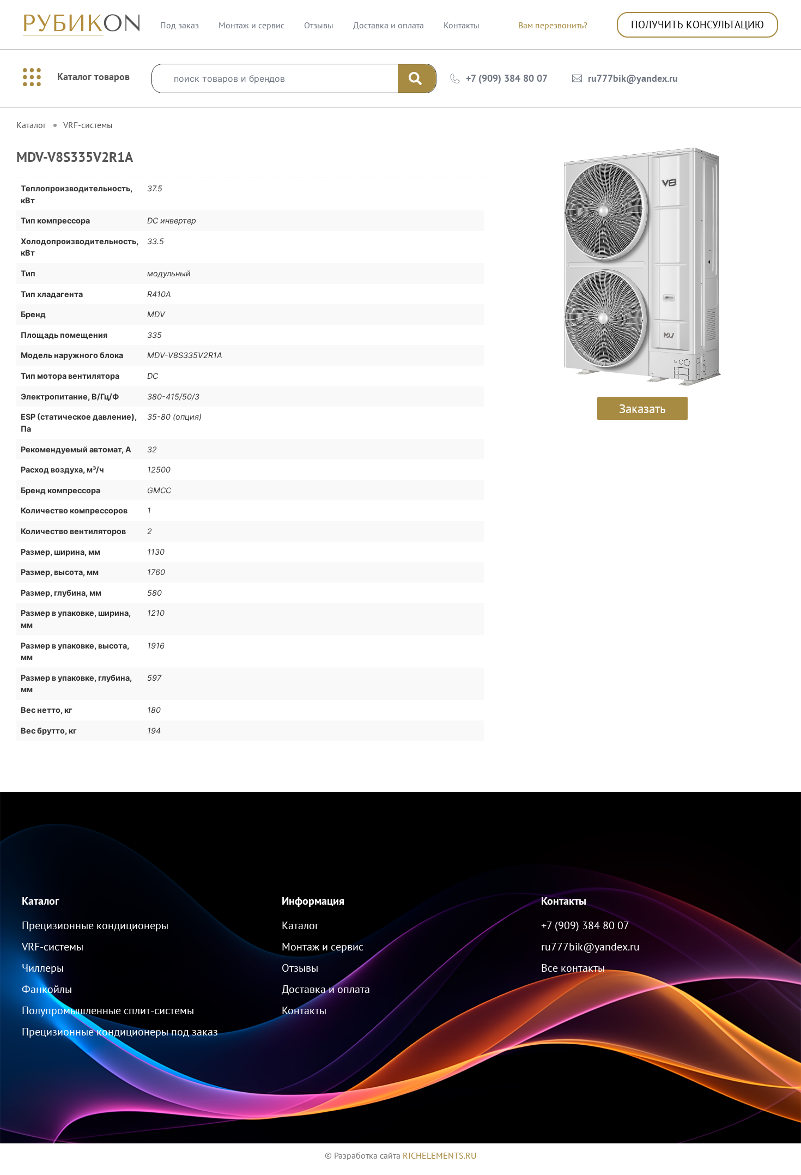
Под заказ (179, 25)
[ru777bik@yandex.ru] (577, 78)
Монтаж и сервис (251, 25)
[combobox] (275, 78)
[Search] (417, 78)
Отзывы (318, 25)
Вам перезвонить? (552, 25)
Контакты (462, 25)
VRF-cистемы (88, 124)
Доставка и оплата (388, 25)
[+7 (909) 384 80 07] (455, 78)
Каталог (40, 901)
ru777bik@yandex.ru (633, 78)
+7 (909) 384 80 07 (507, 78)
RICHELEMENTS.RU (439, 1155)
